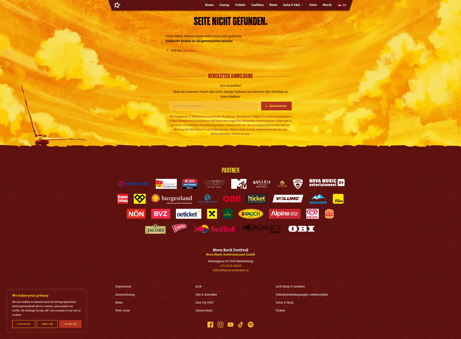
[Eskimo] (312, 214)
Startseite (188, 50)
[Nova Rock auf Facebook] (210, 324)
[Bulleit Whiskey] (262, 184)
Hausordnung (125, 294)
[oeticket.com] (188, 214)
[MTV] (238, 184)
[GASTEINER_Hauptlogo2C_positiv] (318, 199)
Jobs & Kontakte (206, 294)
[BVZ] (160, 214)
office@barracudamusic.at (230, 270)
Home (209, 5)
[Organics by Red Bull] (261, 229)
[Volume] (288, 199)
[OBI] (301, 229)
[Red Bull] (214, 229)
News (273, 5)
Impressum (123, 286)
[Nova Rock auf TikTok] (240, 324)
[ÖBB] (232, 199)
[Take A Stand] (140, 199)
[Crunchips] (179, 229)
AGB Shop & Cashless (290, 286)
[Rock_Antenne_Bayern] (190, 184)
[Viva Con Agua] (207, 199)
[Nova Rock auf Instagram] (220, 324)
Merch (327, 5)
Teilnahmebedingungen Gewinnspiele (302, 294)
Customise (23, 323)
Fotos (313, 5)
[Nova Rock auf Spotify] (251, 324)
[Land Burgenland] (171, 199)
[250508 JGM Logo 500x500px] (282, 184)
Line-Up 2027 (204, 302)
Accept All (70, 323)
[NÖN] (136, 214)
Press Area (122, 310)
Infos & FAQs (285, 302)
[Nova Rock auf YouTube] (230, 324)
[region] (46, 311)
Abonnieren (278, 106)
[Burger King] (329, 214)
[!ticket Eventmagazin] (257, 199)
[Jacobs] (155, 229)
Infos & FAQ (291, 5)
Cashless (257, 5)
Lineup (224, 5)
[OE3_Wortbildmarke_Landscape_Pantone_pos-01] (133, 184)
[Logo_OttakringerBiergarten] (228, 214)
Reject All (47, 323)
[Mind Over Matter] (298, 184)
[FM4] (338, 199)
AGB (198, 286)
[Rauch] (250, 214)
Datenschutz (204, 310)
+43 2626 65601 (230, 266)
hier (247, 133)
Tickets (240, 5)
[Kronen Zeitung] (122, 199)
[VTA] (214, 184)
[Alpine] (285, 214)
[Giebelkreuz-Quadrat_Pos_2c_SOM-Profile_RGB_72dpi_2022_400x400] (212, 214)
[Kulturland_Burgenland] (166, 184)
